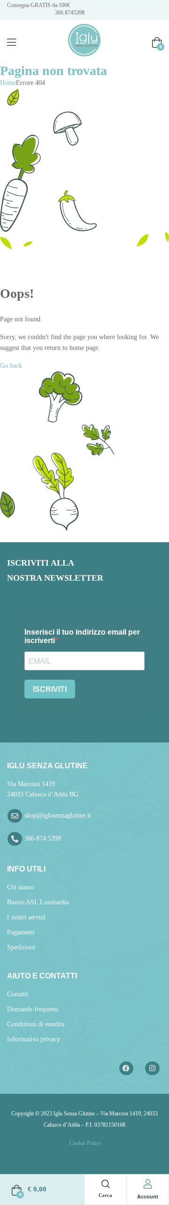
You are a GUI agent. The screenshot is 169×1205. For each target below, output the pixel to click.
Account (147, 1196)
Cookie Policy (84, 1143)
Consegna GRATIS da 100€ (38, 5)
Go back (11, 365)
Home (8, 82)
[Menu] (11, 42)
